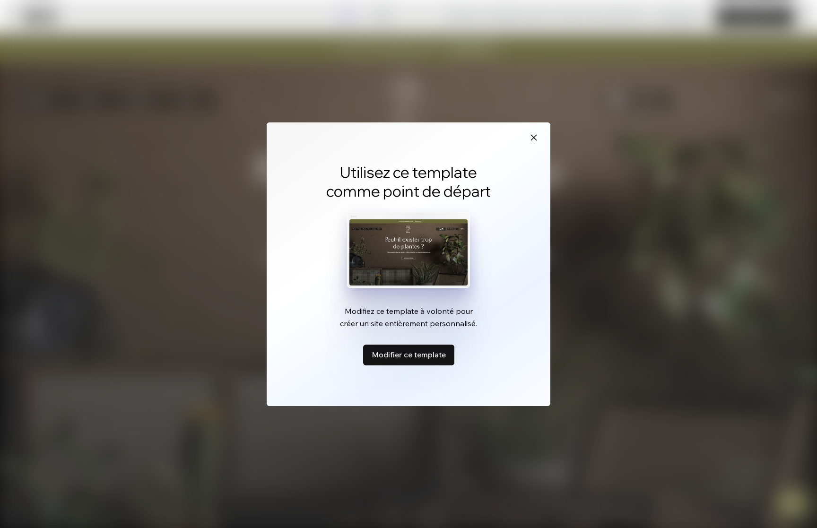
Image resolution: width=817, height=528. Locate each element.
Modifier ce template (409, 354)
